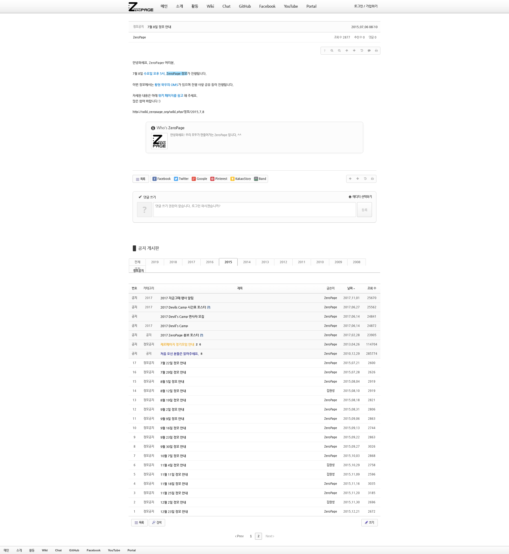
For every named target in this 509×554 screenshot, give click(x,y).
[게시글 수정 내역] (361, 50)
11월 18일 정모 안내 (174, 484)
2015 (228, 262)
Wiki (45, 550)
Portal (132, 550)
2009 (338, 262)
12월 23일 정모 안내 (174, 511)
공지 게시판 (148, 248)
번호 (134, 288)
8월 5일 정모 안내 (172, 381)
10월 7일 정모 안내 (173, 456)
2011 (301, 262)
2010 (320, 262)
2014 (247, 262)
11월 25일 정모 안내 (174, 493)
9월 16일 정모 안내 (173, 428)
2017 (191, 262)
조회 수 (371, 288)
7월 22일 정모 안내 (173, 363)
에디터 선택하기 (362, 196)
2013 (265, 262)
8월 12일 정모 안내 (173, 391)
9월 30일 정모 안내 (173, 446)
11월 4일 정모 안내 (173, 465)
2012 (283, 262)
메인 (6, 550)
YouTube (114, 550)
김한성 (331, 390)
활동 (31, 550)
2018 (173, 262)
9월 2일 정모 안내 (172, 409)
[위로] (346, 50)
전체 (137, 262)
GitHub (74, 550)
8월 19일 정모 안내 (173, 400)
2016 (209, 262)
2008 (356, 262)
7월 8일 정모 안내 (159, 27)
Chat (58, 550)
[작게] (339, 50)
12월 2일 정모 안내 (173, 502)
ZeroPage (139, 37)
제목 (240, 288)
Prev (240, 536)
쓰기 (371, 522)
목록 (142, 179)
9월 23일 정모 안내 (173, 437)
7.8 (168, 112)
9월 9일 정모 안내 (172, 419)
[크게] (332, 50)
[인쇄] (376, 50)
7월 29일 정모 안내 (173, 372)
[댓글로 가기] (369, 50)
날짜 (350, 288)
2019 (155, 262)
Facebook (93, 550)
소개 (19, 550)
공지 (137, 269)
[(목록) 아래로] (354, 50)
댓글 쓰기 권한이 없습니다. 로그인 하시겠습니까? (188, 206)
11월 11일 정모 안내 (174, 474)
